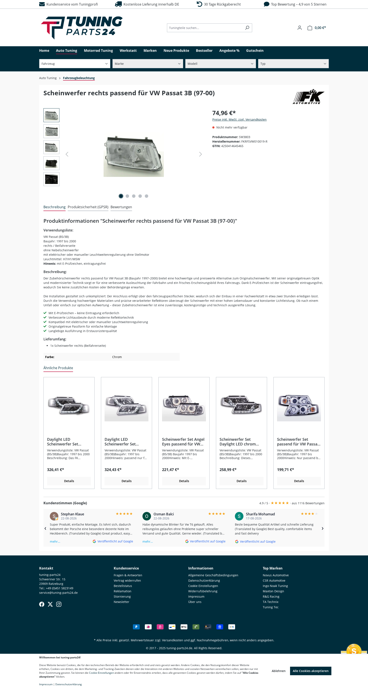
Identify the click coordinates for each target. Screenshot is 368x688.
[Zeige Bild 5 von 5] (146, 196)
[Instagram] (58, 604)
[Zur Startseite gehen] (81, 28)
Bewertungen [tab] (121, 207)
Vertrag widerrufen (127, 580)
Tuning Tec (271, 607)
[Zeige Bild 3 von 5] (133, 196)
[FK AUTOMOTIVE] (309, 96)
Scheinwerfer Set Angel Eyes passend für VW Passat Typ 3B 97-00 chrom (183, 441)
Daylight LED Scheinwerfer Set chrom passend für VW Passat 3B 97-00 (125, 441)
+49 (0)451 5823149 (59, 588)
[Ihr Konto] (300, 27)
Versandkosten (172, 640)
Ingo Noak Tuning (275, 586)
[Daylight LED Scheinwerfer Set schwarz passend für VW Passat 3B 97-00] (69, 405)
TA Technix (270, 602)
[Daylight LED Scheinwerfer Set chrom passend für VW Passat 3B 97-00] (126, 405)
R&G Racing (271, 596)
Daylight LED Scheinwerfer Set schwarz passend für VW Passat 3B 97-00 (66, 441)
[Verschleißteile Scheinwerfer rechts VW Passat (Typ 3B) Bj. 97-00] (134, 154)
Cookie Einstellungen (203, 586)
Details (69, 481)
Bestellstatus (123, 586)
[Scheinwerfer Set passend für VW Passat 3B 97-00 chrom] (299, 405)
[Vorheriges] (67, 154)
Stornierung (122, 596)
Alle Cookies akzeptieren (311, 671)
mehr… (55, 541)
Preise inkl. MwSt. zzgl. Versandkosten (239, 119)
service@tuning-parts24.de (58, 593)
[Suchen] (247, 27)
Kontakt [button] (46, 568)
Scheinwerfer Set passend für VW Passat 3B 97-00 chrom (298, 441)
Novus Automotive (276, 575)
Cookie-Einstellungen (101, 673)
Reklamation (122, 591)
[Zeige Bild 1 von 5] (121, 196)
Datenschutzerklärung (204, 580)
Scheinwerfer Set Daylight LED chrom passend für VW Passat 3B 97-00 (240, 441)
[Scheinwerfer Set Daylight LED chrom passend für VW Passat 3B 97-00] (241, 405)
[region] (123, 154)
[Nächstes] (200, 154)
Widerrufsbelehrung (202, 591)
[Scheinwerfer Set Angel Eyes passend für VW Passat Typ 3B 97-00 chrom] (184, 405)
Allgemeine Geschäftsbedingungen (213, 575)
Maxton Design (273, 591)
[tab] (54, 207)
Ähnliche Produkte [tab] (58, 368)
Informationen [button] (200, 568)
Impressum (196, 596)
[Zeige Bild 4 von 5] (140, 196)
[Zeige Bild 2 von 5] (127, 196)
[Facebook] (41, 604)
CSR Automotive (274, 580)
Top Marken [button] (273, 568)
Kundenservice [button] (126, 568)
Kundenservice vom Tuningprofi (71, 4)
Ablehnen (279, 671)
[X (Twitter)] (50, 604)
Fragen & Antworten (128, 575)
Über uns (194, 602)
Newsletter (121, 602)
